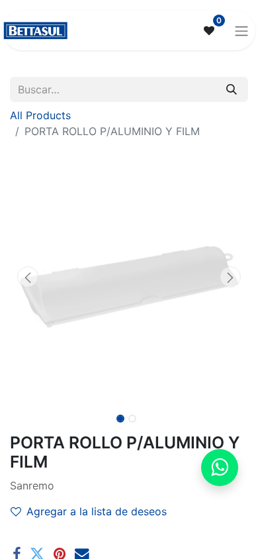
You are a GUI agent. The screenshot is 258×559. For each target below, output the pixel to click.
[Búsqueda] (231, 89)
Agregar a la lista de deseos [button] (96, 511)
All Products (40, 115)
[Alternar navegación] (241, 30)
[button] (28, 276)
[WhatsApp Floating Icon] (219, 467)
